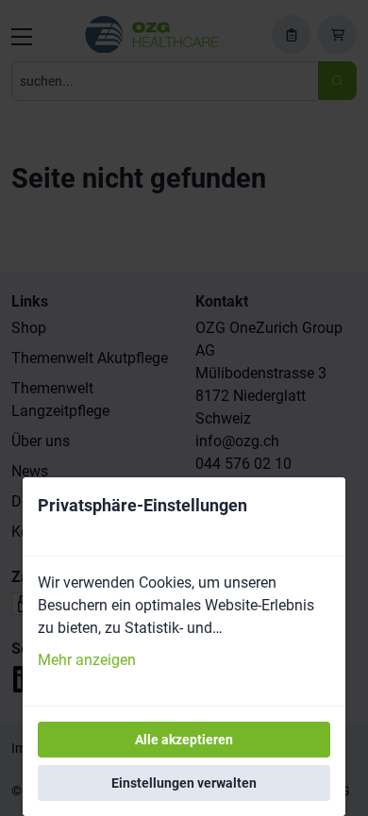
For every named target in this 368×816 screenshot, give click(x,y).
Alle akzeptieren (184, 739)
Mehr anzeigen (87, 660)
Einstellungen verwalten (184, 783)
